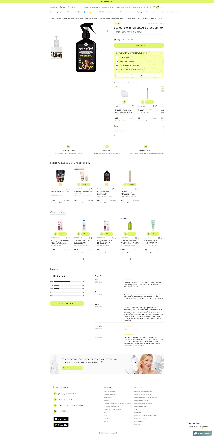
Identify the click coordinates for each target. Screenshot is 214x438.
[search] (69, 7)
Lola (117, 23)
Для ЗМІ (106, 415)
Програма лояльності (110, 394)
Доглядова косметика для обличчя (144, 391)
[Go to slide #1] (57, 41)
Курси (143, 7)
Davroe (123, 188)
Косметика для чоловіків (141, 400)
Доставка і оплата (109, 391)
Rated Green (124, 238)
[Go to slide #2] (57, 53)
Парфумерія (137, 424)
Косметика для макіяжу (141, 406)
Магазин (59, 18)
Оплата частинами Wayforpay (112, 409)
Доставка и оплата (122, 7)
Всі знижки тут (107, 1)
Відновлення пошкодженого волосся (111, 18)
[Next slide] (109, 47)
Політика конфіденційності (111, 406)
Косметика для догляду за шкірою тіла (145, 397)
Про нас (106, 418)
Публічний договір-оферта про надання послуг (117, 403)
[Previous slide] (65, 47)
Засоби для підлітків (140, 418)
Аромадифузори (138, 421)
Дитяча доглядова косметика (143, 403)
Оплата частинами (108, 7)
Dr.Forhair (55, 238)
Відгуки (106, 421)
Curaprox (141, 106)
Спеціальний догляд (91, 18)
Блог (130, 7)
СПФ (135, 409)
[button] (83, 259)
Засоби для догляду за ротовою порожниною (147, 415)
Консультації (107, 397)
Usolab (117, 106)
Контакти (136, 7)
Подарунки (137, 412)
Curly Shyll (78, 188)
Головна (52, 18)
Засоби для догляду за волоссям (74, 18)
